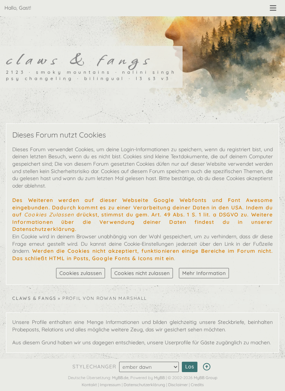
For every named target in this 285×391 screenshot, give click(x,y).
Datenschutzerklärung (144, 384)
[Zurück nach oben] (206, 367)
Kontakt (89, 384)
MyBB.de (120, 377)
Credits (197, 384)
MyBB (159, 377)
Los (189, 366)
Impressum (110, 384)
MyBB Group (205, 377)
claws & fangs (34, 298)
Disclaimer (178, 384)
